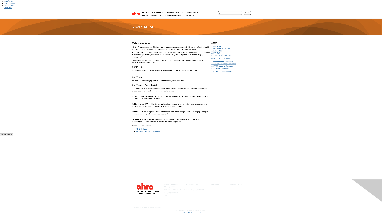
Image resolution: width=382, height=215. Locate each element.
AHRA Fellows (216, 51)
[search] (220, 12)
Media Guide (219, 189)
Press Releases (220, 188)
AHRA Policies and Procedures (148, 131)
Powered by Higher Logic (191, 212)
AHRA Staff (215, 53)
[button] (146, 12)
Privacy (236, 189)
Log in (247, 13)
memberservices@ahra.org (177, 196)
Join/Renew (8, 1)
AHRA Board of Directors (221, 48)
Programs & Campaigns (220, 68)
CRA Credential (9, 3)
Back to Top (5, 135)
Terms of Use (238, 188)
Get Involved (9, 6)
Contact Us (8, 8)
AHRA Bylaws (141, 129)
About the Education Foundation (223, 64)
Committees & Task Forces (221, 55)
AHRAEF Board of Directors (222, 66)
